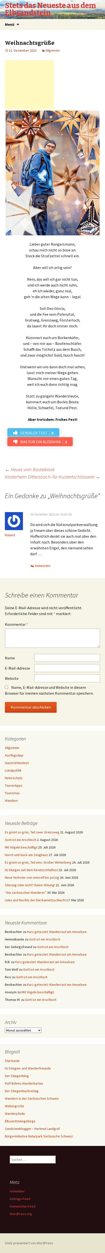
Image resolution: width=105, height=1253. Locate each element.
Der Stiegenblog (17, 1076)
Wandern (11, 800)
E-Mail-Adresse (17, 668)
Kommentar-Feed (22, 1206)
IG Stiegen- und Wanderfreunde (28, 1068)
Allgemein (52, 50)
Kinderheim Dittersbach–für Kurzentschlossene (52, 477)
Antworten (42, 565)
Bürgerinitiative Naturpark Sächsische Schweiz (39, 1136)
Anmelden (17, 1191)
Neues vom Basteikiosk (29, 469)
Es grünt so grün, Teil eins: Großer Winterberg (38, 862)
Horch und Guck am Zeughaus (26, 855)
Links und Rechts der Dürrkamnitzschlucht (35, 900)
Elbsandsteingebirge (20, 1121)
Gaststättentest (17, 763)
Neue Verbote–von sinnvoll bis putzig (32, 877)
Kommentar (16, 624)
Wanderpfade (15, 1113)
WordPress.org (21, 1214)
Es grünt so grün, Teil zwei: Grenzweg (32, 832)
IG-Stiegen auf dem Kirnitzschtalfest (31, 870)
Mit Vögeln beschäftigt (21, 847)
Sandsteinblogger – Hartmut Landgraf (32, 1128)
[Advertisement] (29, 84)
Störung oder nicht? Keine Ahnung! (30, 885)
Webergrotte (14, 1106)
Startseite (12, 1061)
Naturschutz (13, 778)
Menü (9, 24)
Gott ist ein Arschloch (20, 840)
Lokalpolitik (13, 770)
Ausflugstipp (14, 755)
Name (10, 657)
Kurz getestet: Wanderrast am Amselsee (57, 932)
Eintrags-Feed (20, 1199)
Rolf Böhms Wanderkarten (24, 1083)
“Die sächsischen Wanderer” (25, 892)
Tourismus (12, 793)
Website (12, 678)
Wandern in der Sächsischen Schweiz (32, 1098)
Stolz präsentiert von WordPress (29, 1243)
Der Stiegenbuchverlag (22, 1091)
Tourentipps (13, 785)
